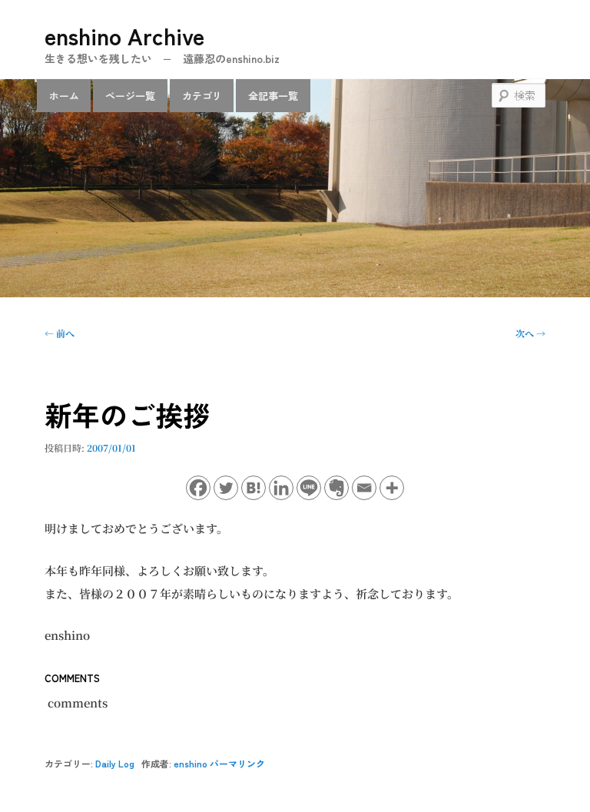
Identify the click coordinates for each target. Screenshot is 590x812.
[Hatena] (253, 488)
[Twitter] (226, 488)
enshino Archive (124, 35)
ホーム (64, 95)
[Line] (309, 488)
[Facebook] (198, 488)
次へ (530, 333)
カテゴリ (202, 95)
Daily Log (114, 763)
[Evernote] (336, 488)
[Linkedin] (281, 488)
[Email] (364, 488)
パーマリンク (237, 763)
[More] (392, 488)
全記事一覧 (273, 95)
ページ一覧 (130, 95)
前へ (60, 333)
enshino (190, 763)
